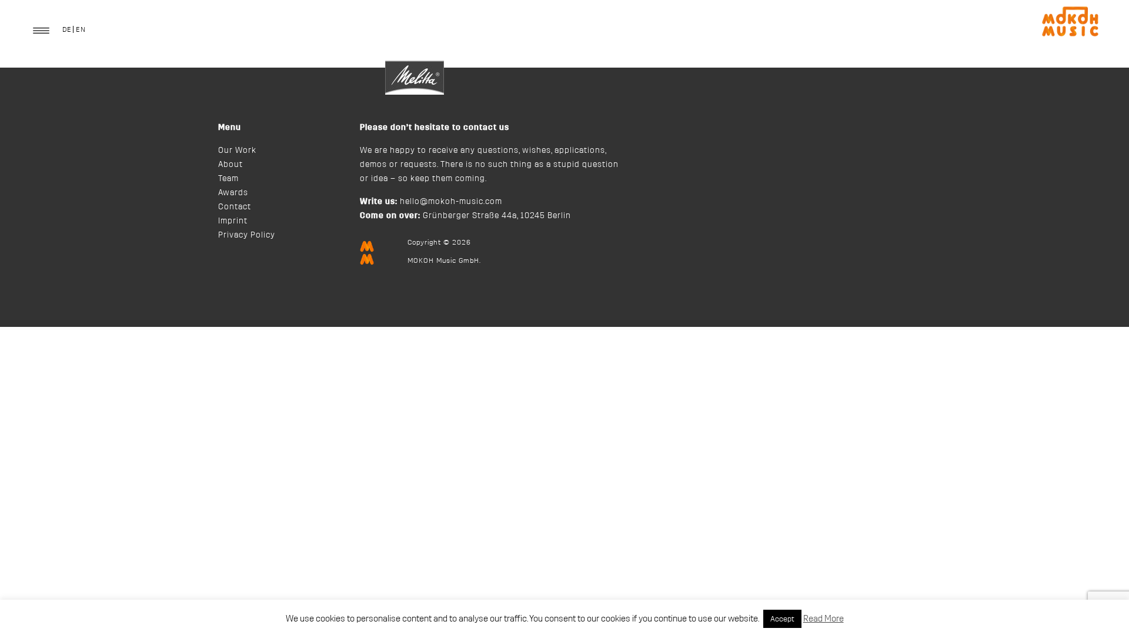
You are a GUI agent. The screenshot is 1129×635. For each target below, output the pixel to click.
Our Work (237, 150)
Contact (234, 207)
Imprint (233, 221)
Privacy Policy (246, 235)
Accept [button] (782, 619)
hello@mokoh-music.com (451, 202)
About (230, 165)
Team (228, 179)
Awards (233, 193)
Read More (823, 618)
